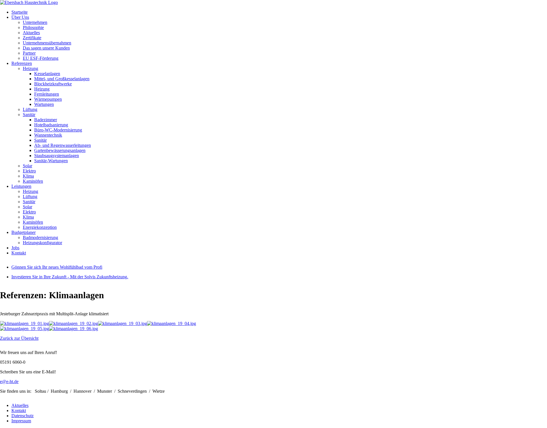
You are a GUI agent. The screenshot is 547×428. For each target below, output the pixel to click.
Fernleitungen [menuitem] (46, 94)
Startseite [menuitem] (19, 12)
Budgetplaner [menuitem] (23, 232)
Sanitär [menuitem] (29, 114)
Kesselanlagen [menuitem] (47, 73)
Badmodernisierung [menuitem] (40, 237)
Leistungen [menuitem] (21, 186)
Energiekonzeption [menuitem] (40, 227)
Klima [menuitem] (28, 176)
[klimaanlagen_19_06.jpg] (73, 328)
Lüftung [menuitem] (30, 109)
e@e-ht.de (9, 381)
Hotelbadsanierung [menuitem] (51, 124)
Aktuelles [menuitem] (31, 32)
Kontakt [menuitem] (18, 252)
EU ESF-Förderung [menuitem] (40, 58)
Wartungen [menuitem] (44, 104)
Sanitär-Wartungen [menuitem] (51, 160)
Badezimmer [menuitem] (45, 119)
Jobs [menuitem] (15, 247)
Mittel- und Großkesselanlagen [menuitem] (61, 78)
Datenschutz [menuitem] (22, 415)
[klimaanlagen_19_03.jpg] (122, 323)
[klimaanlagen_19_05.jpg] (24, 328)
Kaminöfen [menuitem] (33, 181)
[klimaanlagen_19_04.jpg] (171, 323)
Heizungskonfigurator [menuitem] (42, 242)
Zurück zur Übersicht (19, 338)
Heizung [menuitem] (30, 68)
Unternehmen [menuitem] (35, 22)
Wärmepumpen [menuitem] (48, 99)
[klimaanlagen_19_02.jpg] (73, 323)
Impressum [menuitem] (21, 420)
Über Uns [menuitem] (20, 17)
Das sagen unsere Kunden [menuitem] (46, 48)
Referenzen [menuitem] (21, 63)
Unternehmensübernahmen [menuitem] (47, 42)
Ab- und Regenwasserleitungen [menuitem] (62, 145)
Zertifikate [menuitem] (32, 37)
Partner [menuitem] (29, 53)
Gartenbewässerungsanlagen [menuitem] (59, 150)
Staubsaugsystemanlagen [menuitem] (56, 155)
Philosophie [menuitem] (33, 27)
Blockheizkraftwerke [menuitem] (53, 83)
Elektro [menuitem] (29, 170)
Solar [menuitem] (27, 165)
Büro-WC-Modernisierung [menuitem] (58, 129)
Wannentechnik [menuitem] (48, 135)
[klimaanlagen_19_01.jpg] (24, 323)
